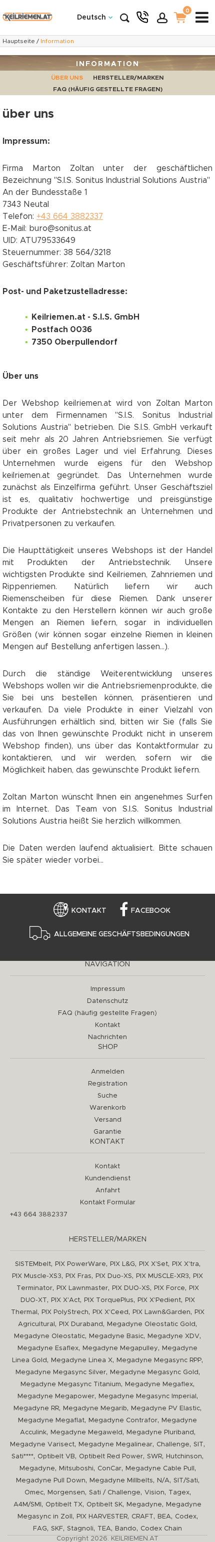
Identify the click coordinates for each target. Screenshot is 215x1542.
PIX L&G (122, 1264)
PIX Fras (79, 1276)
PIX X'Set (153, 1264)
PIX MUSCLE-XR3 (162, 1276)
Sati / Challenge (114, 1492)
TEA (104, 1528)
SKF (57, 1528)
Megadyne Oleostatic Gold (151, 1324)
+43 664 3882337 (69, 216)
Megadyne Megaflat (51, 1420)
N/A (163, 1480)
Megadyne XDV (174, 1336)
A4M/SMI (28, 1504)
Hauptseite (18, 41)
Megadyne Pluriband (160, 1432)
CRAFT (143, 1516)
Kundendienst (107, 1178)
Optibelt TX (64, 1504)
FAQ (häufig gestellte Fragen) (107, 89)
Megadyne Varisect (42, 1444)
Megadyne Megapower (56, 1396)
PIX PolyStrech (65, 1312)
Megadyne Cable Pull (160, 1468)
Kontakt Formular (108, 1202)
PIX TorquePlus (109, 1300)
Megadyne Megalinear (115, 1444)
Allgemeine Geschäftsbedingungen (122, 934)
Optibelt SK (104, 1504)
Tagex (179, 1492)
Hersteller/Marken (128, 78)
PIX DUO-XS (131, 1288)
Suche (108, 1096)
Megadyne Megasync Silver (61, 1372)
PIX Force (169, 1288)
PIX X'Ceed (110, 1312)
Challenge (173, 1444)
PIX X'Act (65, 1300)
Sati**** (23, 1456)
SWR (154, 1456)
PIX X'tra (185, 1264)
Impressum (107, 989)
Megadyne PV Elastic (165, 1408)
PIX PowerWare (80, 1264)
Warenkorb (108, 1108)
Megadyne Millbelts (121, 1480)
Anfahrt (108, 1190)
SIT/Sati (186, 1480)
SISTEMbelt (33, 1264)
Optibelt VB (56, 1456)
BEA (164, 1516)
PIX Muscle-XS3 (37, 1276)
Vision (154, 1492)
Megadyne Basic (116, 1336)
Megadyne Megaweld (86, 1432)
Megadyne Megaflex (159, 1384)
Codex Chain (161, 1528)
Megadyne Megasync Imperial (147, 1396)
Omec (34, 1492)
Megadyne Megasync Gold (154, 1372)
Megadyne (37, 1468)
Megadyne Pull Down (51, 1480)
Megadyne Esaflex (48, 1348)
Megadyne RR (36, 1408)
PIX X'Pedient (159, 1300)
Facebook (150, 910)
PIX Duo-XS (114, 1276)
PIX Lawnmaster (82, 1288)
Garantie (108, 1132)
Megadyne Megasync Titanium (70, 1384)
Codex (185, 1516)
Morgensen (66, 1492)
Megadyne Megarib (95, 1408)
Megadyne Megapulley (120, 1348)
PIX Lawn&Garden (161, 1312)
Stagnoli (80, 1528)
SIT (199, 1444)
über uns (67, 78)
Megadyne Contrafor (123, 1420)
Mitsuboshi (76, 1468)
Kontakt (89, 910)
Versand (108, 1120)
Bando (125, 1528)
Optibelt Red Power (111, 1456)
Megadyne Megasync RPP (159, 1360)
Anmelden (107, 1072)
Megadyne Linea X (81, 1360)
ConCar (110, 1468)
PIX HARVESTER (102, 1516)
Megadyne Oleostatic (49, 1336)
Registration (108, 1084)
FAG (40, 1528)
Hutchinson (184, 1456)
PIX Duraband (81, 1324)
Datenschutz (107, 1001)
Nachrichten (107, 1037)
